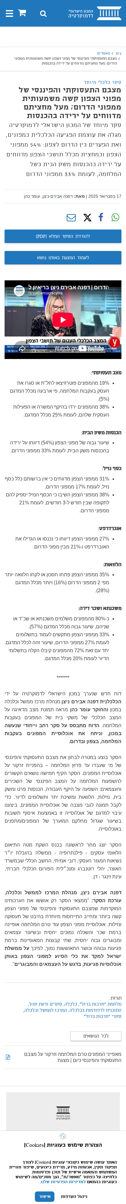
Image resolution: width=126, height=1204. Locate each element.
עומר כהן (32, 196)
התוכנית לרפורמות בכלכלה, (94, 1011)
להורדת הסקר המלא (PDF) (63, 237)
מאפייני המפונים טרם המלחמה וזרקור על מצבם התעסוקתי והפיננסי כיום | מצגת (72, 1057)
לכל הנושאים (96, 1036)
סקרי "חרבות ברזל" (102, 1017)
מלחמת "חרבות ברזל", (99, 1004)
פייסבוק (100, 217)
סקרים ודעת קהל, (45, 1004)
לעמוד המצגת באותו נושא (63, 258)
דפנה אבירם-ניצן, (57, 196)
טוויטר (86, 217)
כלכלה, (69, 1004)
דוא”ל (71, 217)
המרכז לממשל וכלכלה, (44, 1011)
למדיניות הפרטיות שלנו (63, 1182)
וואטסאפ (115, 217)
